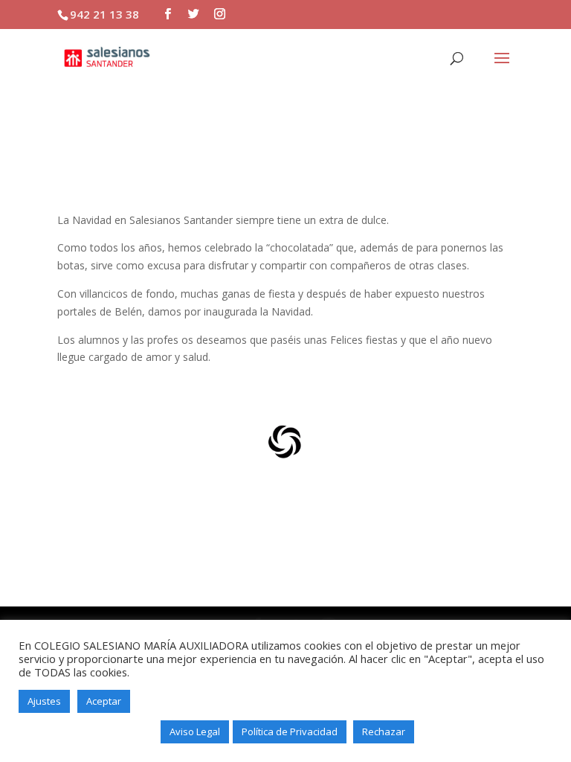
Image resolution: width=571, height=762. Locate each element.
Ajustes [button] (44, 701)
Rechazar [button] (383, 731)
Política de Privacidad (290, 731)
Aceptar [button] (103, 701)
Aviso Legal (195, 731)
